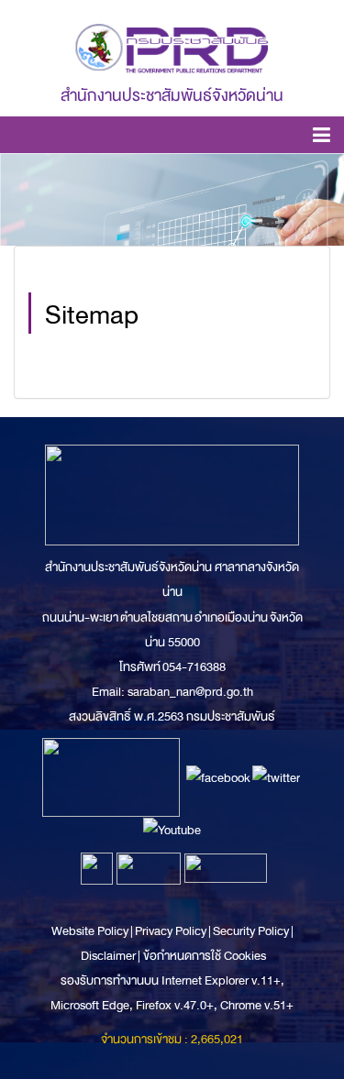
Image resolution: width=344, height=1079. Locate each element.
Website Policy (90, 930)
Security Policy (251, 930)
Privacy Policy (170, 930)
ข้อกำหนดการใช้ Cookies (204, 955)
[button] (321, 138)
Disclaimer (109, 955)
